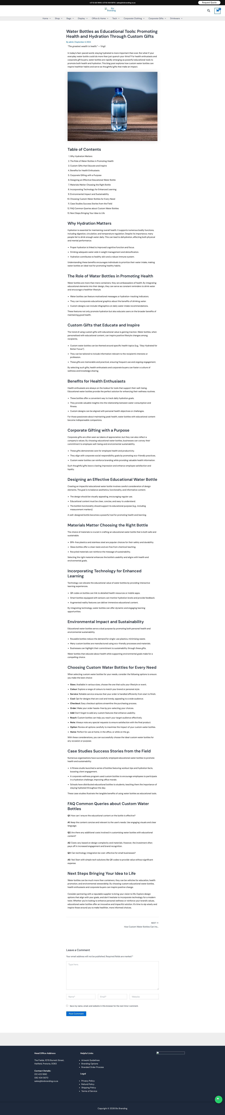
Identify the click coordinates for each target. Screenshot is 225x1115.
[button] (209, 2)
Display (81, 18)
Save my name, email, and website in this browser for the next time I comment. (104, 1006)
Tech (114, 18)
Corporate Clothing (133, 18)
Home (45, 18)
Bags (69, 18)
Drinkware (175, 18)
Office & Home (99, 18)
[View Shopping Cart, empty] (217, 11)
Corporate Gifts (156, 18)
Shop (57, 18)
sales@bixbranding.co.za (126, 3)
